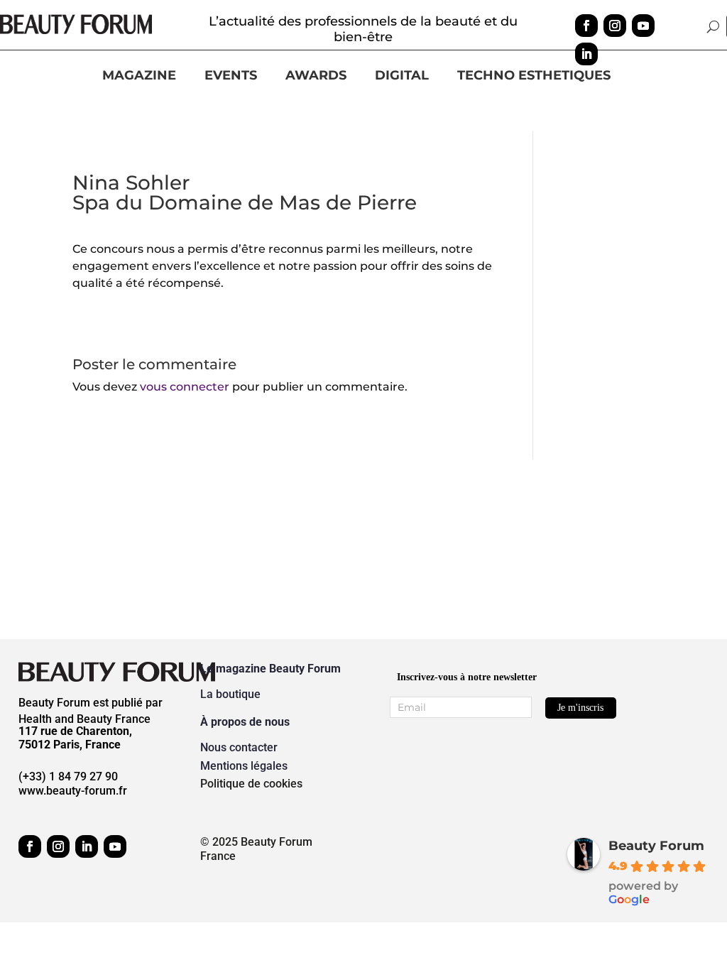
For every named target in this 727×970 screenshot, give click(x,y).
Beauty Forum (656, 846)
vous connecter (184, 386)
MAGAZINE (139, 76)
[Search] (713, 26)
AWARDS (315, 76)
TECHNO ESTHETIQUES (534, 76)
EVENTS (230, 76)
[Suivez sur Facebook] (586, 25)
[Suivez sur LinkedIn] (586, 54)
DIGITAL (402, 76)
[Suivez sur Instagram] (614, 25)
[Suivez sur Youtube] (643, 25)
